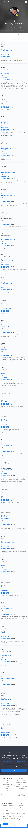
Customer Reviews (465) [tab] (14, 34)
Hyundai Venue (4, 449)
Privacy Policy (21, 784)
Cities (7, 788)
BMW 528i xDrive (5, 546)
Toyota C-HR (4, 473)
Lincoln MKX (4, 424)
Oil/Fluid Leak (4, 149)
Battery (3, 373)
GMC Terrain (4, 659)
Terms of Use (21, 788)
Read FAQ (14, 766)
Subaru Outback (5, 54)
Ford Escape (4, 569)
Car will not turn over (6, 123)
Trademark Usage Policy (21, 786)
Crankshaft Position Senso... (8, 305)
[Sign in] (26, 2)
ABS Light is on (5, 326)
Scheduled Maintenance (7, 794)
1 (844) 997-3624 (7, 761)
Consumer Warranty (21, 780)
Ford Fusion (4, 377)
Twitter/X (21, 809)
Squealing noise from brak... (8, 195)
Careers (7, 786)
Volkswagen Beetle (5, 732)
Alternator (4, 122)
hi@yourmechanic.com (19, 761)
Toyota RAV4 (4, 199)
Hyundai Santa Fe (5, 522)
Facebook (21, 805)
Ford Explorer (4, 153)
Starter (3, 586)
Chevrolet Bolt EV (5, 176)
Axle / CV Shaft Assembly (7, 542)
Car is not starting (6, 148)
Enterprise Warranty (21, 782)
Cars (7, 790)
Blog (7, 799)
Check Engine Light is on (7, 101)
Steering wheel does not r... (8, 172)
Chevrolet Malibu (5, 590)
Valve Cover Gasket (6, 699)
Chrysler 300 (4, 401)
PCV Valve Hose (5, 73)
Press (7, 782)
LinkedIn (21, 807)
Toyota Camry (4, 77)
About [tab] (14, 39)
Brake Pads (4, 349)
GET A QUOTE (14, 770)
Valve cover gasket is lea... (8, 260)
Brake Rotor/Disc (5, 518)
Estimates (7, 792)
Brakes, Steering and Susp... (8, 239)
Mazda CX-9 (4, 243)
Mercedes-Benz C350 (6, 308)
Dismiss (5, 824)
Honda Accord (4, 127)
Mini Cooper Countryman (7, 104)
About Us (7, 780)
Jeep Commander (5, 222)
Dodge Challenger (5, 612)
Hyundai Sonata (5, 682)
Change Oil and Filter (6, 50)
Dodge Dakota (4, 497)
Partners (7, 797)
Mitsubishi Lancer (5, 636)
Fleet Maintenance (7, 784)
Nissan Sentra (4, 287)
